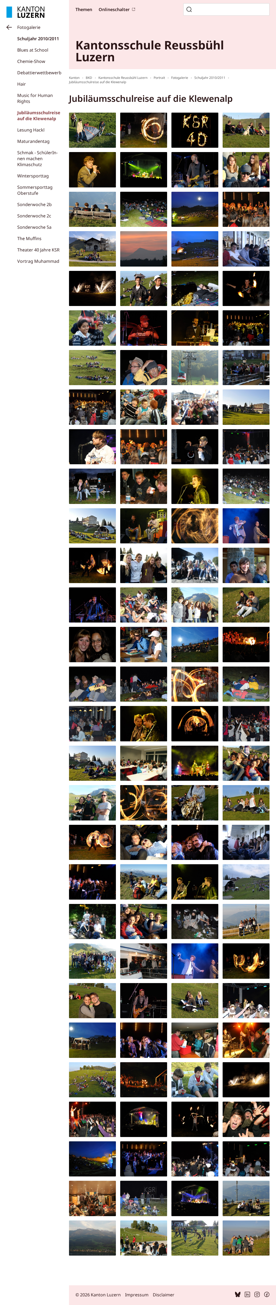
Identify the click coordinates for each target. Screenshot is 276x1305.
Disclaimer (163, 1295)
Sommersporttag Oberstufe (35, 190)
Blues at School (32, 50)
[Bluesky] (237, 1296)
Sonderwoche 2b (34, 204)
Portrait (159, 77)
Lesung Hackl (30, 130)
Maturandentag (33, 141)
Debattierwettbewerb (39, 73)
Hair (21, 84)
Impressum (137, 1295)
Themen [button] (83, 9)
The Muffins (29, 238)
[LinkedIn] (247, 1296)
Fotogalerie (28, 27)
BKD (89, 77)
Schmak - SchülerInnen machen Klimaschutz (37, 158)
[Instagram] (257, 1296)
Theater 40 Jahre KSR (38, 250)
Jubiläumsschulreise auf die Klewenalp (38, 116)
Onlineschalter (114, 9)
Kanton (74, 77)
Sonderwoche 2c (34, 216)
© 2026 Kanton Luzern (98, 1295)
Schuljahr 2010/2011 (38, 39)
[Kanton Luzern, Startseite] (25, 12)
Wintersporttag (33, 176)
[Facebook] (267, 1296)
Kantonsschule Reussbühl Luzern (122, 77)
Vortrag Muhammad (38, 261)
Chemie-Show (31, 61)
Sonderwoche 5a (34, 227)
